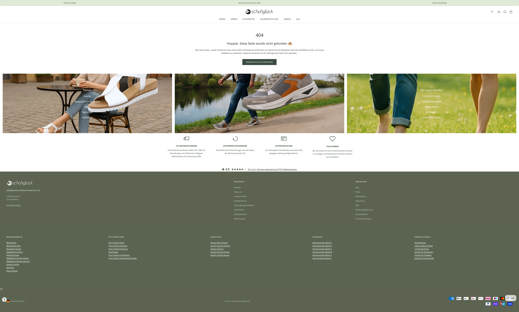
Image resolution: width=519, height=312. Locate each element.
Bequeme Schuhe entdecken (259, 62)
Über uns (238, 192)
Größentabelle (240, 214)
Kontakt (237, 187)
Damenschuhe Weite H (322, 246)
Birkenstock (11, 243)
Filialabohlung (240, 201)
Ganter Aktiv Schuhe (219, 243)
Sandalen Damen (13, 249)
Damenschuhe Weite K (322, 249)
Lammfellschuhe (422, 249)
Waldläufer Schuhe (14, 252)
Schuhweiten (248, 19)
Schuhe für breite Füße (431, 101)
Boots (259, 112)
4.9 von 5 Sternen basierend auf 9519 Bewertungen (272, 169)
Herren (233, 19)
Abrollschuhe (431, 112)
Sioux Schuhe (12, 271)
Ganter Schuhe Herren (220, 255)
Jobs (357, 187)
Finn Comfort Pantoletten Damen (123, 258)
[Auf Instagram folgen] (1, 289)
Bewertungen (239, 219)
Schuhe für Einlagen (431, 96)
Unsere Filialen (240, 196)
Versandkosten (361, 214)
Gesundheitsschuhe (269, 19)
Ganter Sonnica (217, 249)
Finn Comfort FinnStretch (119, 255)
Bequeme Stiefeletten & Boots (87, 101)
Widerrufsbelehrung (363, 210)
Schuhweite (239, 210)
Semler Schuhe (12, 264)
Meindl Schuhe (12, 255)
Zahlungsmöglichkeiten (244, 205)
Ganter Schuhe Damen (220, 252)
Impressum (360, 201)
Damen (222, 19)
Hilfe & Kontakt (70, 3)
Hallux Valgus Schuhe (431, 117)
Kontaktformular (13, 205)
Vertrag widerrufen (363, 219)
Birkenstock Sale (13, 246)
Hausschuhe (87, 112)
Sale (298, 19)
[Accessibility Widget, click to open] (4, 299)
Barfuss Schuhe (431, 107)
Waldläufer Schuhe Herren (17, 258)
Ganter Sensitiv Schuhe (220, 246)
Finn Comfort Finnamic (118, 249)
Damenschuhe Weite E (322, 243)
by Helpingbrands (244, 301)
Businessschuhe (259, 96)
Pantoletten (87, 117)
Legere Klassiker (259, 101)
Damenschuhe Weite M (322, 252)
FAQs (357, 192)
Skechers (10, 268)
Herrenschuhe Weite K (321, 258)
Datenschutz (360, 196)
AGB (357, 205)
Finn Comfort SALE (116, 243)
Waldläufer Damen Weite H (18, 261)
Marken (287, 19)
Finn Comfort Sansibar (118, 246)
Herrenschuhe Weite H (322, 255)
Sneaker (87, 96)
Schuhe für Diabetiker (424, 252)
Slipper (87, 107)
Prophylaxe (113, 252)
